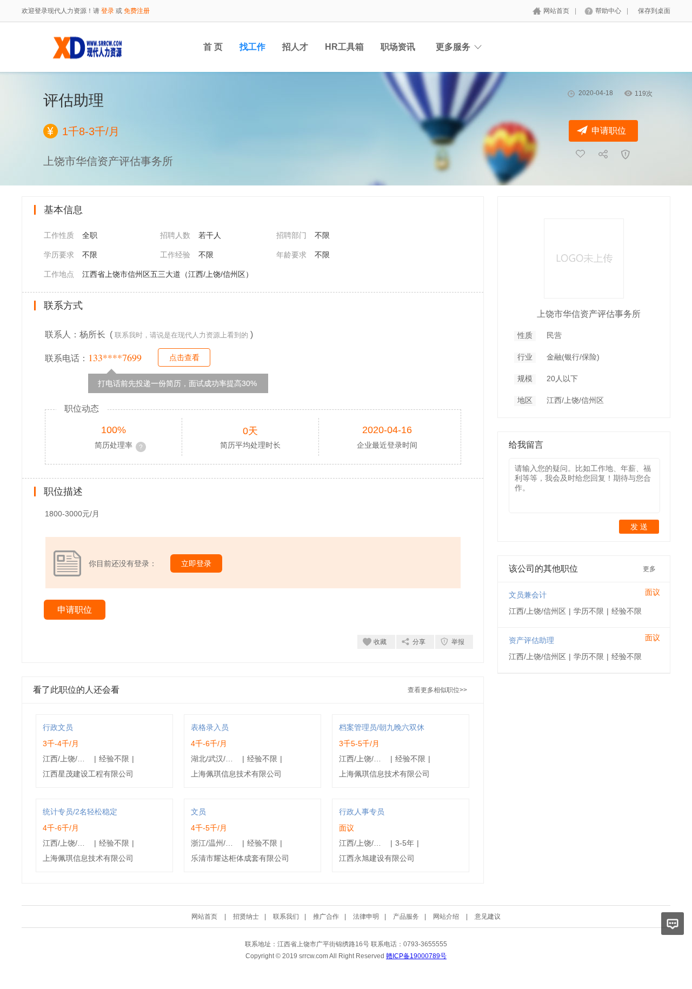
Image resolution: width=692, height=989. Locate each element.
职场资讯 (398, 46)
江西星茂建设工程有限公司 (88, 773)
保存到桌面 (654, 11)
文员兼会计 (528, 594)
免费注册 (137, 11)
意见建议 (488, 916)
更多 (649, 569)
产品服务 (406, 916)
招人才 (295, 46)
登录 (107, 11)
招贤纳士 (246, 916)
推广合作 (326, 916)
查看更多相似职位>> (437, 690)
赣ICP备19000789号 (416, 956)
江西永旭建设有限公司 (377, 858)
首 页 (213, 46)
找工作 (252, 46)
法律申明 (366, 916)
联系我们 (286, 916)
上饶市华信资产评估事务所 (589, 313)
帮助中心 (608, 11)
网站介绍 (446, 916)
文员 (198, 811)
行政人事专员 (361, 811)
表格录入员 (210, 727)
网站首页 (556, 11)
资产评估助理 (531, 640)
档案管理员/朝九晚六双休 (381, 727)
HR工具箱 (344, 46)
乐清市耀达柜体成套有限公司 (240, 858)
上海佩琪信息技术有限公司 (236, 773)
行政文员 (58, 727)
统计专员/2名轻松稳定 (80, 811)
